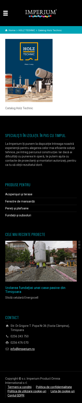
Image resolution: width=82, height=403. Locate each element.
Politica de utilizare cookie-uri (27, 391)
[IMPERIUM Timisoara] (41, 13)
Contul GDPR (16, 395)
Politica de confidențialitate (54, 387)
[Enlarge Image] (35, 261)
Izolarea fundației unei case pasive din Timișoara (35, 290)
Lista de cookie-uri (63, 391)
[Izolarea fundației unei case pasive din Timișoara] (47, 261)
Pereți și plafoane (17, 208)
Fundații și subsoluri (18, 215)
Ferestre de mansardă (20, 201)
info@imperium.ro (23, 349)
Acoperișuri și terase (18, 194)
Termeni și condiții (20, 387)
